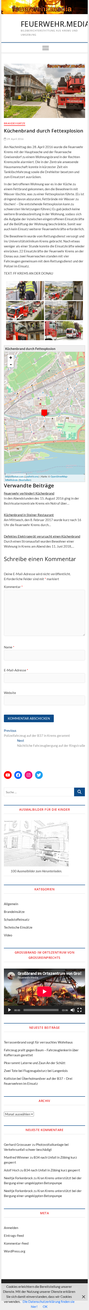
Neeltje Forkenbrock (18, 1178)
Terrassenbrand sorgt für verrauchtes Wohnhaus (38, 1042)
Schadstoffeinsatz (16, 919)
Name (9, 647)
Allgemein (11, 904)
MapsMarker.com (14, 476)
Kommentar (13, 587)
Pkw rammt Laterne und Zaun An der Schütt (34, 1063)
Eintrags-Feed (14, 1235)
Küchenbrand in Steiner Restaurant (29, 515)
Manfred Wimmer (16, 1157)
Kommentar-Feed (16, 1243)
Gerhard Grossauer (17, 1144)
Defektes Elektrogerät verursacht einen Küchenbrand (42, 536)
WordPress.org (14, 1251)
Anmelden (11, 1228)
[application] (44, 991)
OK (45, 1306)
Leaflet (28, 476)
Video (8, 935)
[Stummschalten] (72, 1010)
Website (10, 693)
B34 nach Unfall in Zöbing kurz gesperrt (52, 1170)
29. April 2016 (15, 139)
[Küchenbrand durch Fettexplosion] (44, 413)
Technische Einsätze (18, 927)
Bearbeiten (24, 480)
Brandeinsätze (14, 123)
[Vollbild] (79, 1010)
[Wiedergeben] (9, 1010)
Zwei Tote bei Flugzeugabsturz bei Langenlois (36, 1071)
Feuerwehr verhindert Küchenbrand (29, 493)
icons (35, 476)
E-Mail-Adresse (16, 670)
